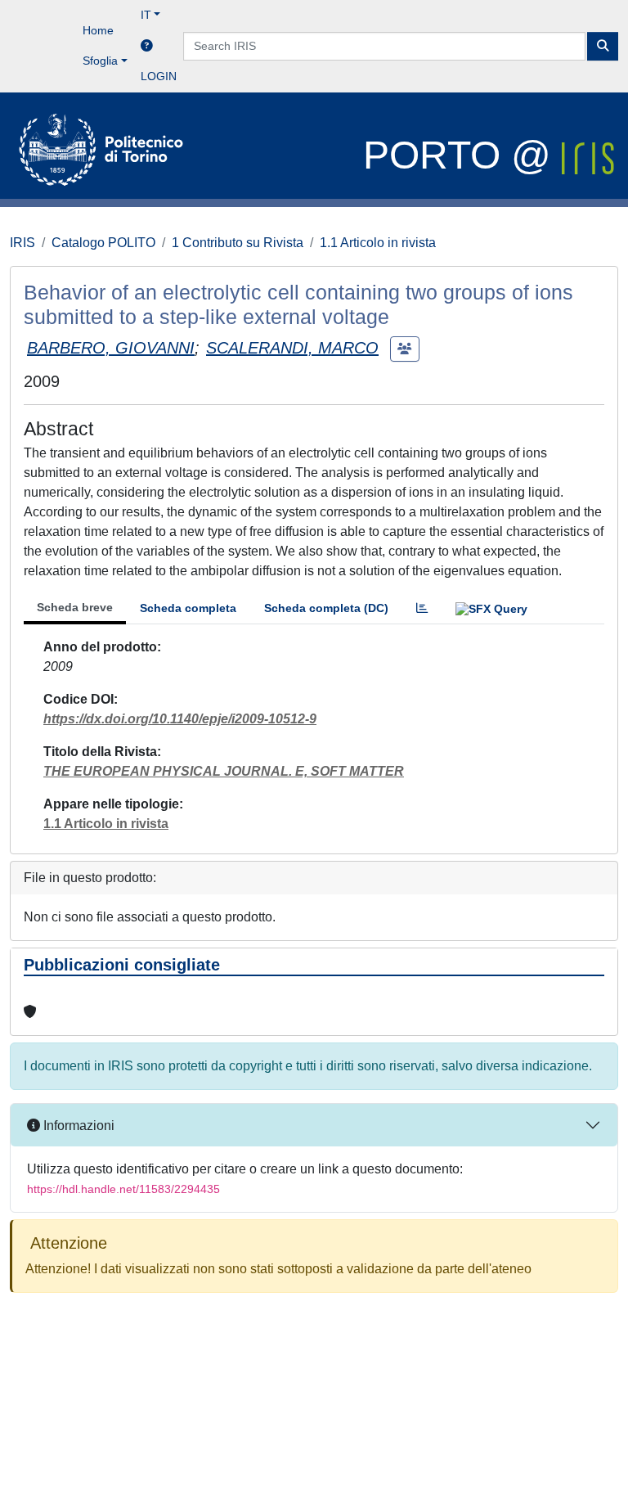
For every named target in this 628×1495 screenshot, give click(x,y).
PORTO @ (462, 155)
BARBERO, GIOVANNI (111, 348)
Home (98, 30)
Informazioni (77, 1126)
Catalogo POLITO (103, 243)
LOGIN (159, 76)
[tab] (422, 608)
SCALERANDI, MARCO (292, 348)
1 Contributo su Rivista (237, 243)
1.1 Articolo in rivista (378, 243)
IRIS (22, 243)
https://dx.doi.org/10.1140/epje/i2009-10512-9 (179, 719)
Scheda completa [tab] (188, 608)
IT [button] (146, 14)
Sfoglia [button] (100, 60)
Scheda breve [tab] (75, 607)
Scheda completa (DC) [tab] (326, 608)
